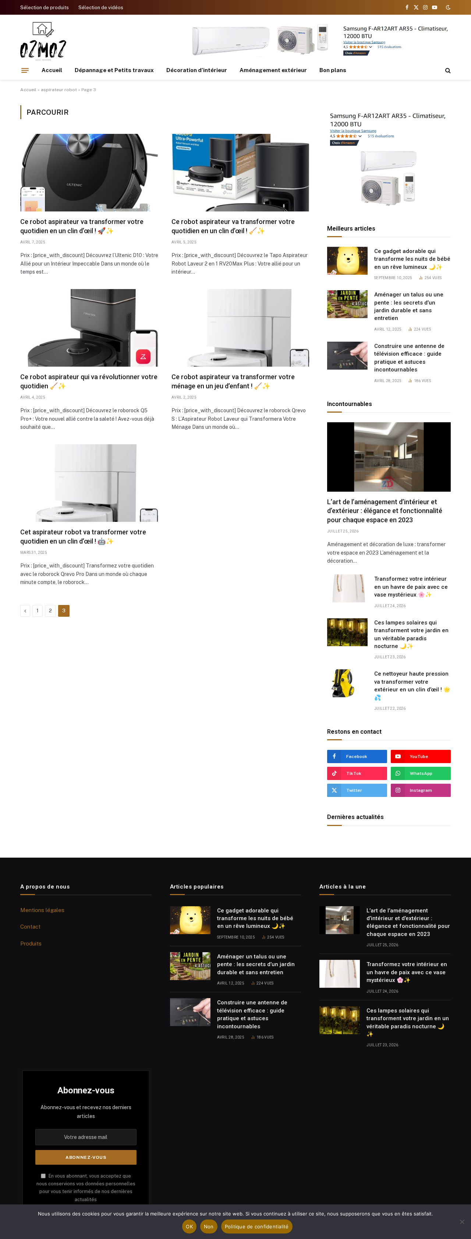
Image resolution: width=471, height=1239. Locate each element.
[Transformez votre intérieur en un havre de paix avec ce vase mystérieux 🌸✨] (347, 588)
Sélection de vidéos (100, 7)
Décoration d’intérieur (196, 70)
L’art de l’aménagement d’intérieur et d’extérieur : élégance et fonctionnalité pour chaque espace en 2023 (384, 511)
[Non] (461, 1221)
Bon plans (332, 70)
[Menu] (25, 70)
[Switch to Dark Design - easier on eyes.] (447, 7)
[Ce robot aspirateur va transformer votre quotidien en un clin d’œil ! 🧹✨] (240, 172)
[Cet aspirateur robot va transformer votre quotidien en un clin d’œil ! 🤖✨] (89, 483)
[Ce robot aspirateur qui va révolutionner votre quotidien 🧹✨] (89, 328)
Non (209, 1226)
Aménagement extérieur (273, 70)
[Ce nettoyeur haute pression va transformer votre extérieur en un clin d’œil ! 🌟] (347, 683)
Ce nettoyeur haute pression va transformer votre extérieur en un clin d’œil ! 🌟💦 (412, 685)
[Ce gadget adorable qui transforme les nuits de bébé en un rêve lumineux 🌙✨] (347, 261)
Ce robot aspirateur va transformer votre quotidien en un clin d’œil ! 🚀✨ (82, 226)
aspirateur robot (59, 89)
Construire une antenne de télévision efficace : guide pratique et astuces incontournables (409, 358)
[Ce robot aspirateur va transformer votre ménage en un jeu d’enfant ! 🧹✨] (240, 328)
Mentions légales (42, 910)
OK (189, 1226)
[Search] (447, 70)
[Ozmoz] (43, 41)
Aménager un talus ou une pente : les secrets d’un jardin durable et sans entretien (408, 306)
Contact (30, 926)
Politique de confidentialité (257, 1226)
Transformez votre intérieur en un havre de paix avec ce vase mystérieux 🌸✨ (411, 587)
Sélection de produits (44, 7)
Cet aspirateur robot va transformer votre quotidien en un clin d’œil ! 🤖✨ (83, 536)
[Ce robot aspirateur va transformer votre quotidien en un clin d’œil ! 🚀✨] (89, 172)
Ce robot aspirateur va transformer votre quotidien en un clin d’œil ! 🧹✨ (233, 226)
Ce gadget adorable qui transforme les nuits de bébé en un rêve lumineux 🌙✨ (412, 259)
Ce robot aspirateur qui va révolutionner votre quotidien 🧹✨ (88, 381)
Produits (31, 943)
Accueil (52, 70)
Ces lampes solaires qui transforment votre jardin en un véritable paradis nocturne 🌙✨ (411, 634)
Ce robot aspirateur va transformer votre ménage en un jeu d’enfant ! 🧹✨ (233, 381)
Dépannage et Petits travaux (114, 70)
